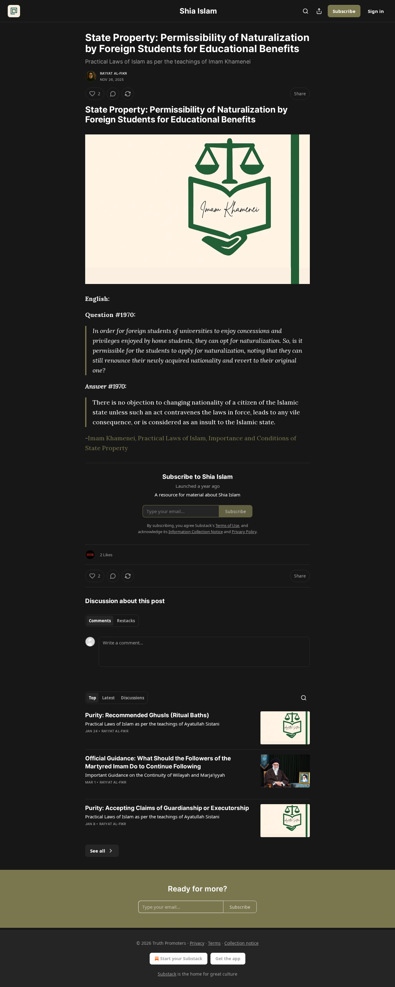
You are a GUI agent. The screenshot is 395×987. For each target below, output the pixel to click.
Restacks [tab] (126, 620)
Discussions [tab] (132, 698)
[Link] (76, 115)
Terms (214, 943)
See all (97, 851)
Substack (167, 974)
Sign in (376, 11)
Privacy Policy (244, 531)
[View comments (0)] (113, 94)
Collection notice (241, 943)
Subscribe (344, 11)
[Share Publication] (319, 11)
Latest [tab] (108, 698)
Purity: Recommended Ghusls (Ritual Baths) (147, 715)
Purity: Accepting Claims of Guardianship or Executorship (167, 808)
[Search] (305, 11)
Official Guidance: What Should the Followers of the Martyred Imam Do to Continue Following (158, 762)
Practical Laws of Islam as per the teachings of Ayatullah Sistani (152, 724)
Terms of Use (227, 525)
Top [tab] (92, 698)
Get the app (227, 958)
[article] (197, 728)
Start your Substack (181, 958)
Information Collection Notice (195, 531)
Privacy (197, 943)
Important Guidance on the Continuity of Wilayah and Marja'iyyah (155, 775)
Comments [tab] (100, 620)
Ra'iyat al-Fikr (113, 73)
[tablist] (112, 621)
